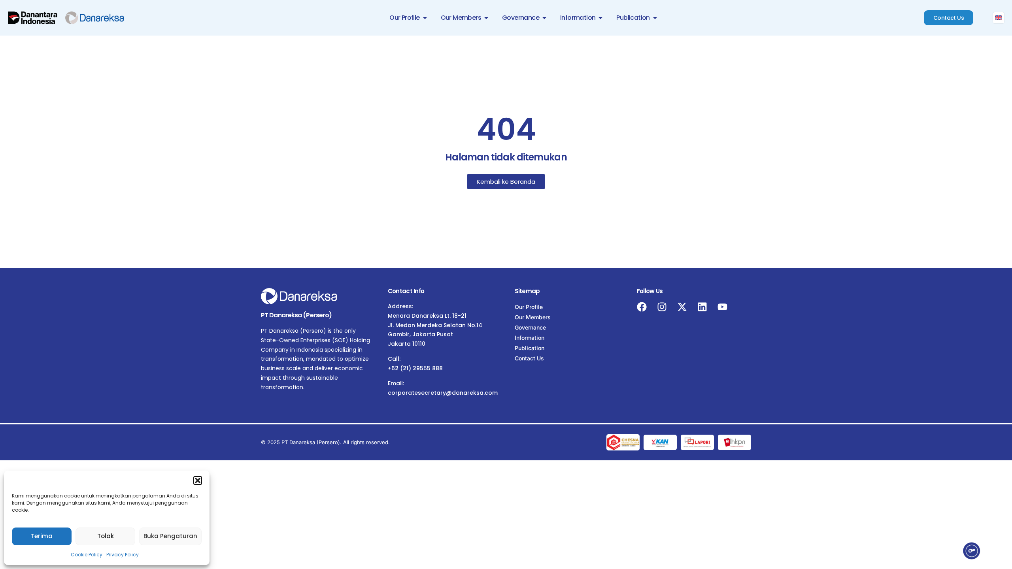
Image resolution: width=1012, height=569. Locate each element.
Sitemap (527, 291)
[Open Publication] (655, 18)
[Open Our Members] (486, 18)
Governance (530, 327)
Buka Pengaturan (170, 536)
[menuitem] (998, 17)
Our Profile (529, 306)
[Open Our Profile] (425, 18)
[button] (198, 480)
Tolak (105, 536)
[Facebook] (642, 307)
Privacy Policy (122, 554)
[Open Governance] (544, 18)
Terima (42, 536)
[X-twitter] (682, 307)
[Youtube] (722, 307)
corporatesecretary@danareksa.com (443, 393)
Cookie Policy (86, 554)
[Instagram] (662, 307)
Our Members (533, 317)
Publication (529, 348)
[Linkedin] (702, 307)
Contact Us (529, 358)
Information (529, 337)
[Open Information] (600, 18)
